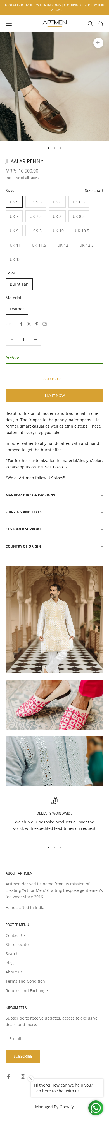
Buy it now (54, 395)
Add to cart (54, 378)
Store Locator (18, 944)
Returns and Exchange (27, 990)
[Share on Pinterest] (37, 324)
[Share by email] (44, 324)
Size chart (94, 190)
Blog (10, 962)
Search (12, 953)
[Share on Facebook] (21, 324)
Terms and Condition (25, 981)
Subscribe (23, 1056)
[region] (54, 817)
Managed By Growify (54, 1106)
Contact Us (16, 935)
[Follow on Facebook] (8, 1076)
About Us (14, 972)
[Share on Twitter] (29, 324)
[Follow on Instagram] (23, 1076)
